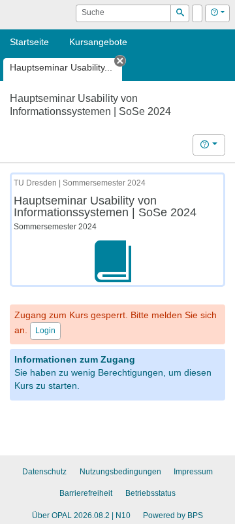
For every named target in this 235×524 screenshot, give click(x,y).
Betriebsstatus (150, 493)
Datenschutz (44, 471)
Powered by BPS (173, 515)
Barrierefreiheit (85, 493)
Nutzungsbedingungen (120, 471)
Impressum (193, 471)
